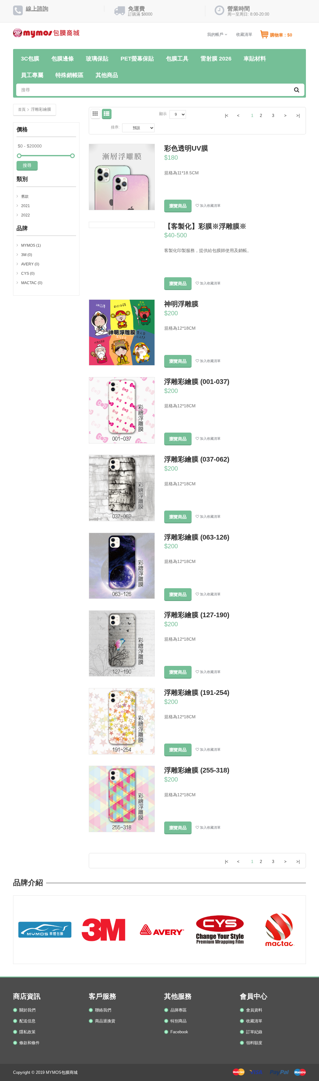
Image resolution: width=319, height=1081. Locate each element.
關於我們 (27, 1010)
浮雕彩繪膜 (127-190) (196, 615)
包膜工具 (177, 59)
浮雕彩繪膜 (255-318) (196, 770)
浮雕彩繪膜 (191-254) (196, 692)
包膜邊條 (62, 59)
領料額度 (254, 1042)
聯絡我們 (103, 1010)
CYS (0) (28, 273)
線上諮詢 (37, 9)
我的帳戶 (216, 34)
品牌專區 (178, 1010)
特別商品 (178, 1021)
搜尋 (27, 165)
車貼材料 (255, 59)
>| (298, 115)
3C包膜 (30, 59)
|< (226, 115)
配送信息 (27, 1021)
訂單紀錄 (254, 1032)
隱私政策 (27, 1032)
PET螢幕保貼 (137, 59)
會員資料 (254, 1010)
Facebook (179, 1032)
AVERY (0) (30, 264)
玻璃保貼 (97, 59)
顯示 (163, 114)
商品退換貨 (105, 1021)
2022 (25, 215)
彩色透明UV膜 (186, 148)
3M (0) (26, 255)
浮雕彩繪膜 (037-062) (196, 459)
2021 (25, 206)
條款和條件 (29, 1042)
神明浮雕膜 (181, 304)
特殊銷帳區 (69, 75)
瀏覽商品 (178, 205)
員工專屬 (32, 75)
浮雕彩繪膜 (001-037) (196, 381)
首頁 (22, 109)
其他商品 (107, 75)
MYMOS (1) (31, 245)
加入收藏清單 (210, 205)
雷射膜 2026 (216, 59)
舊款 (25, 196)
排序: (115, 127)
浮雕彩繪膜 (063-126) (196, 537)
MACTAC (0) (31, 283)
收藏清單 (244, 34)
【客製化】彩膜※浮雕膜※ (205, 226)
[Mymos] (46, 35)
